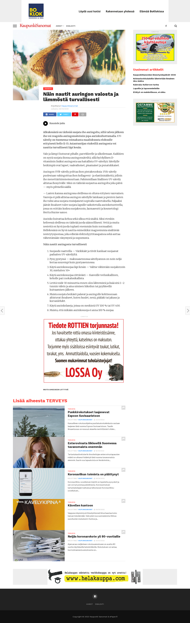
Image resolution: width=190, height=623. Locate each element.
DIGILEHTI (70, 26)
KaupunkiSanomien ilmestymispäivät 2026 (154, 75)
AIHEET (59, 26)
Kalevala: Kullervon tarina (146, 85)
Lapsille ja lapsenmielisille (146, 88)
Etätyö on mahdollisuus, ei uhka (149, 92)
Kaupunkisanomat (69, 106)
